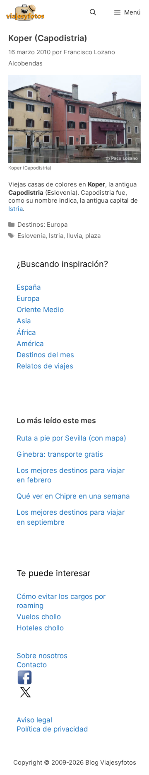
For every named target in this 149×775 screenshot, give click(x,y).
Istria (15, 209)
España (29, 287)
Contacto (32, 665)
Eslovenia (31, 236)
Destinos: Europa (42, 224)
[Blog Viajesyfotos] (25, 12)
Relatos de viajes (45, 366)
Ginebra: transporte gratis (60, 454)
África (26, 332)
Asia (24, 321)
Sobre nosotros (42, 655)
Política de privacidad (52, 729)
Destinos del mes (45, 355)
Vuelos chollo (39, 617)
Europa (28, 298)
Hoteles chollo (40, 628)
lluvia (74, 236)
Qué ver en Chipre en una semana (73, 496)
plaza (93, 236)
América (30, 343)
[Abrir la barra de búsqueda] (92, 12)
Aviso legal (34, 720)
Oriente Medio (40, 309)
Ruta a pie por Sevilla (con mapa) (71, 438)
